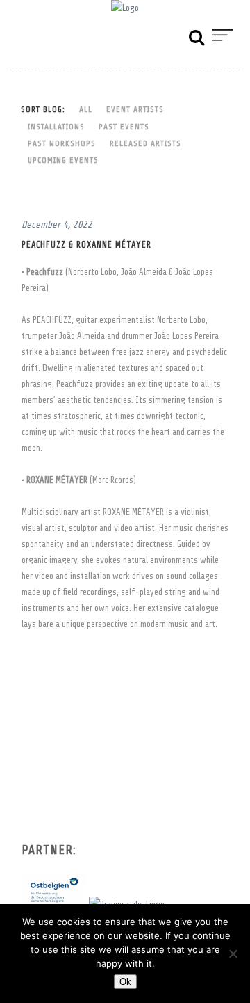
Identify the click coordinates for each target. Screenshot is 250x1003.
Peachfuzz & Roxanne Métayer (86, 245)
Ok (125, 982)
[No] (233, 954)
